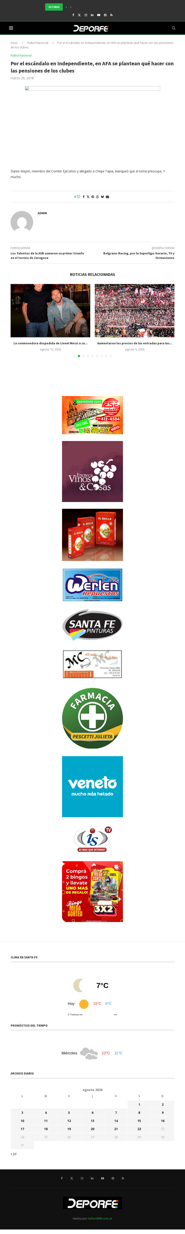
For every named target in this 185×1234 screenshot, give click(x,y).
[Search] (173, 28)
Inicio (14, 43)
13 (92, 1121)
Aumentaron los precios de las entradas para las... (134, 343)
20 (92, 1129)
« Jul (13, 1154)
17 (22, 1129)
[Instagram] (86, 15)
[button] (66, 7)
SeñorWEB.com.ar (100, 1218)
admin (42, 213)
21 (116, 1129)
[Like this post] (78, 197)
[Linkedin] (92, 15)
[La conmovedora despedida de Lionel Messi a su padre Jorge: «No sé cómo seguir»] (50, 310)
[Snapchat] (105, 15)
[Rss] (111, 15)
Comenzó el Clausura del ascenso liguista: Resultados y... (85, 7)
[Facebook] (73, 15)
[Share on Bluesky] (102, 197)
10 (22, 1121)
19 (69, 1129)
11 (46, 1121)
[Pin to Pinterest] (92, 197)
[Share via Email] (107, 197)
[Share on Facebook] (84, 197)
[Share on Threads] (97, 197)
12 (69, 1121)
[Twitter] (79, 15)
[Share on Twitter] (88, 197)
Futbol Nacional (37, 43)
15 (139, 1121)
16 (162, 1121)
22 (139, 1129)
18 (46, 1129)
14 (116, 1121)
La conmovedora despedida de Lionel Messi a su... (51, 343)
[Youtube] (98, 15)
